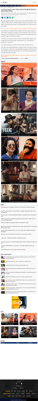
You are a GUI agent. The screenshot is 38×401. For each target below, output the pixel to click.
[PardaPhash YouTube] (22, 384)
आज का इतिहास (23, 393)
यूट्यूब (21, 58)
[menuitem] (3, 6)
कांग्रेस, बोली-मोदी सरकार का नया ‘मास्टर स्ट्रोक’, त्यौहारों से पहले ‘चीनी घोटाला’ (13, 249)
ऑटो (27, 5)
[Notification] (32, 2)
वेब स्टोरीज (18, 391)
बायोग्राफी (23, 391)
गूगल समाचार (31, 391)
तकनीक (22, 5)
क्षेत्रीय (6, 5)
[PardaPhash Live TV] (34, 2)
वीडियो (15, 391)
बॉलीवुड (6, 7)
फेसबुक (19, 58)
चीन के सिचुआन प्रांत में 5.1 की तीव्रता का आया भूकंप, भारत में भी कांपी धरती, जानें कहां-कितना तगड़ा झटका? (18, 207)
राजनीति (15, 5)
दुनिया (11, 5)
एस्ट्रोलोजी (35, 5)
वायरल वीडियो (28, 393)
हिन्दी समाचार (2, 7)
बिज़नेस (18, 5)
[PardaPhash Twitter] (19, 384)
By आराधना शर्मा (3, 15)
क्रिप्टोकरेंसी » (3, 341)
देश (8, 5)
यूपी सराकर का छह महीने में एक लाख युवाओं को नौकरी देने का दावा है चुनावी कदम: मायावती (14, 222)
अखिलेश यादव (33, 393)
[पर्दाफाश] (4, 2)
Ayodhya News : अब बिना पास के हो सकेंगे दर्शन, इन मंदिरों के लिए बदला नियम (13, 238)
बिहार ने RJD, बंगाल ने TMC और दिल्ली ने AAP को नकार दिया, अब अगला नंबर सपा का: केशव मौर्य (16, 234)
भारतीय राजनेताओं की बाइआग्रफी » (6, 254)
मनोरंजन (31, 5)
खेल (25, 5)
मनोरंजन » (2, 311)
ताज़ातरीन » (2, 204)
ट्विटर (23, 58)
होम (3, 5)
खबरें (11, 391)
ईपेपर (27, 391)
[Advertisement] (19, 372)
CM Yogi (17, 393)
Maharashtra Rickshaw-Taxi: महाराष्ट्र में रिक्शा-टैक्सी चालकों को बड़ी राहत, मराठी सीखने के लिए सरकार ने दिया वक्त (19, 242)
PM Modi (13, 393)
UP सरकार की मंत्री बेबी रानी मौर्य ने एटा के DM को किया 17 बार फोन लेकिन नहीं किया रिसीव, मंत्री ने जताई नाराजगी (17, 246)
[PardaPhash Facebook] (16, 384)
